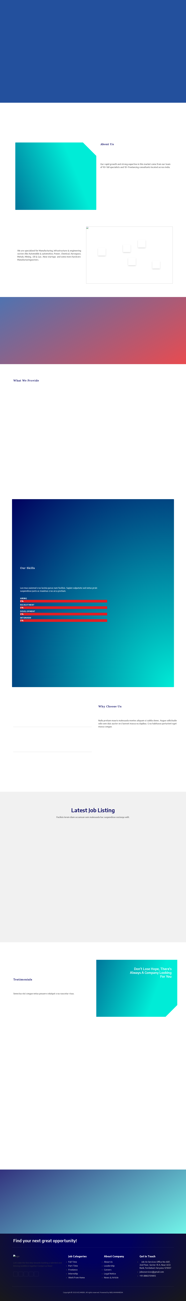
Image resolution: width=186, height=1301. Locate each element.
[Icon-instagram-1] (36, 1274)
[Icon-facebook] (15, 1274)
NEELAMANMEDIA (116, 1292)
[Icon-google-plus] (31, 1274)
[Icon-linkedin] (26, 1274)
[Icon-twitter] (20, 1274)
